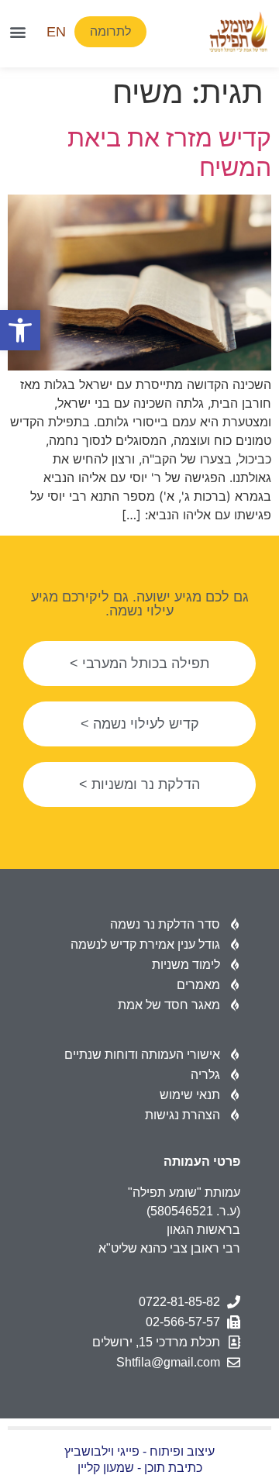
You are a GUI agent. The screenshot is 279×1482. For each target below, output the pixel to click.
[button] (20, 330)
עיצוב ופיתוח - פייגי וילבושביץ (139, 1451)
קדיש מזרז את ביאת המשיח (169, 152)
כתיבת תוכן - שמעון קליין (140, 1467)
